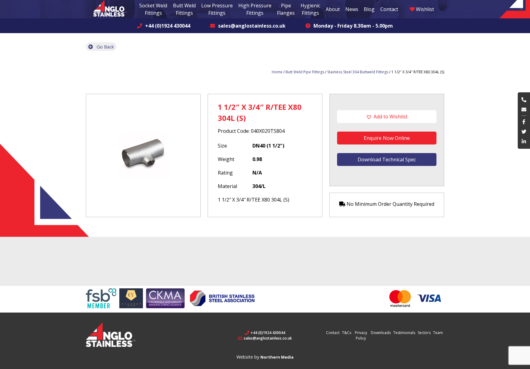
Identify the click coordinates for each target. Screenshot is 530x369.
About (333, 9)
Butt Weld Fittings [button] (184, 9)
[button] (386, 116)
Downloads (381, 332)
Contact (389, 9)
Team (438, 332)
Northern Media (277, 357)
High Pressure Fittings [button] (254, 9)
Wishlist (424, 9)
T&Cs (346, 332)
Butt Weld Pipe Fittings (305, 72)
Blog (369, 9)
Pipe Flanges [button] (286, 9)
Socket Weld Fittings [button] (153, 9)
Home (277, 72)
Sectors (424, 332)
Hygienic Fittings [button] (310, 9)
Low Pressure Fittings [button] (217, 9)
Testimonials (404, 332)
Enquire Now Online (387, 138)
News (351, 9)
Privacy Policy (361, 335)
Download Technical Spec (387, 159)
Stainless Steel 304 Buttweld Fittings (357, 72)
